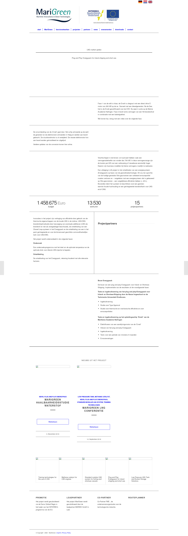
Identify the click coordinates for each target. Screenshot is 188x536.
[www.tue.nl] (119, 262)
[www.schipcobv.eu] (133, 253)
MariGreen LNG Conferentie (93, 409)
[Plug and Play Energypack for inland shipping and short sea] (117, 465)
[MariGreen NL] (79, 15)
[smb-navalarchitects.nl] (148, 253)
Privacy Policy (66, 533)
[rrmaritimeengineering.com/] (119, 253)
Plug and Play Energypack (55, 397)
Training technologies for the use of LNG (47, 478)
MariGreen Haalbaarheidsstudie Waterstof (52, 402)
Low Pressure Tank (86, 397)
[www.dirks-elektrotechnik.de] (148, 236)
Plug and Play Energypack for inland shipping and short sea (116, 479)
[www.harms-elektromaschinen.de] (148, 244)
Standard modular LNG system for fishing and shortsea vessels (93, 479)
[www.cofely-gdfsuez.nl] (119, 236)
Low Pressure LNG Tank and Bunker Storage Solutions (140, 479)
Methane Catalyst (102, 397)
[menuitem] (39, 29)
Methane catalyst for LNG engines (69, 478)
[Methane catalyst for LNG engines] (70, 465)
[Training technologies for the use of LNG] (47, 465)
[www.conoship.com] (133, 236)
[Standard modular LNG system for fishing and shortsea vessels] (94, 465)
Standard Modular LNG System (90, 402)
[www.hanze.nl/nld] (133, 244)
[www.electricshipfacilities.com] (119, 244)
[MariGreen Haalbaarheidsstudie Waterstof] (53, 379)
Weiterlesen (52, 422)
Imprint (59, 533)
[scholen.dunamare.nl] (105, 253)
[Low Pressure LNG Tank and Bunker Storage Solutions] (140, 465)
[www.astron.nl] (105, 236)
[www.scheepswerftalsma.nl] (105, 262)
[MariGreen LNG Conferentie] (94, 379)
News (41, 397)
